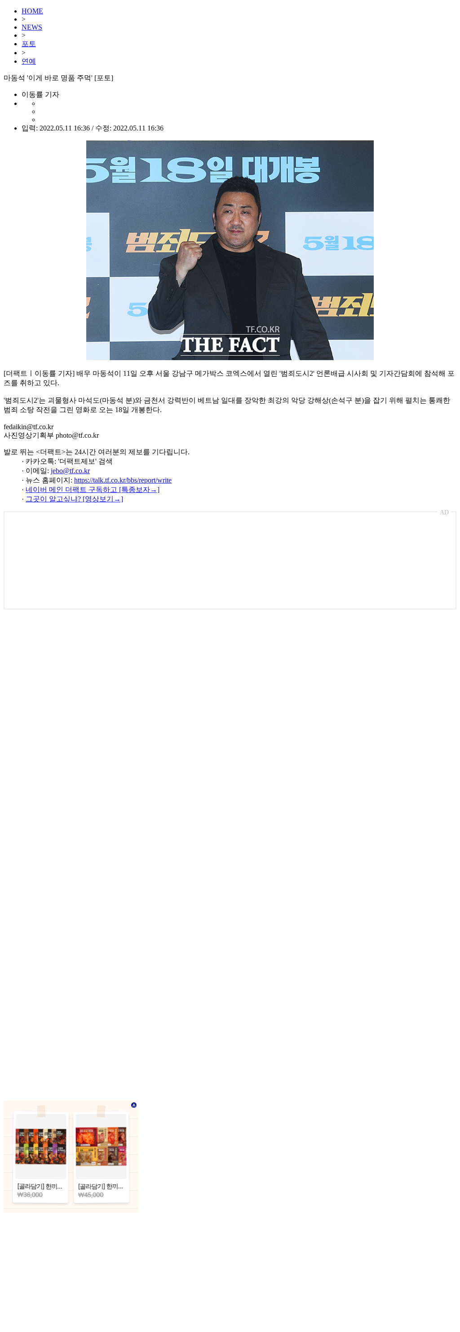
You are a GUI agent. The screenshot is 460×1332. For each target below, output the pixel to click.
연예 (29, 61)
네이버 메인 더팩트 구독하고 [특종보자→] (92, 489)
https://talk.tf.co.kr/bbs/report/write (123, 480)
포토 (29, 44)
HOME (32, 11)
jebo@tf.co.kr (70, 470)
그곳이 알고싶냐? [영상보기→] (74, 499)
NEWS (32, 27)
